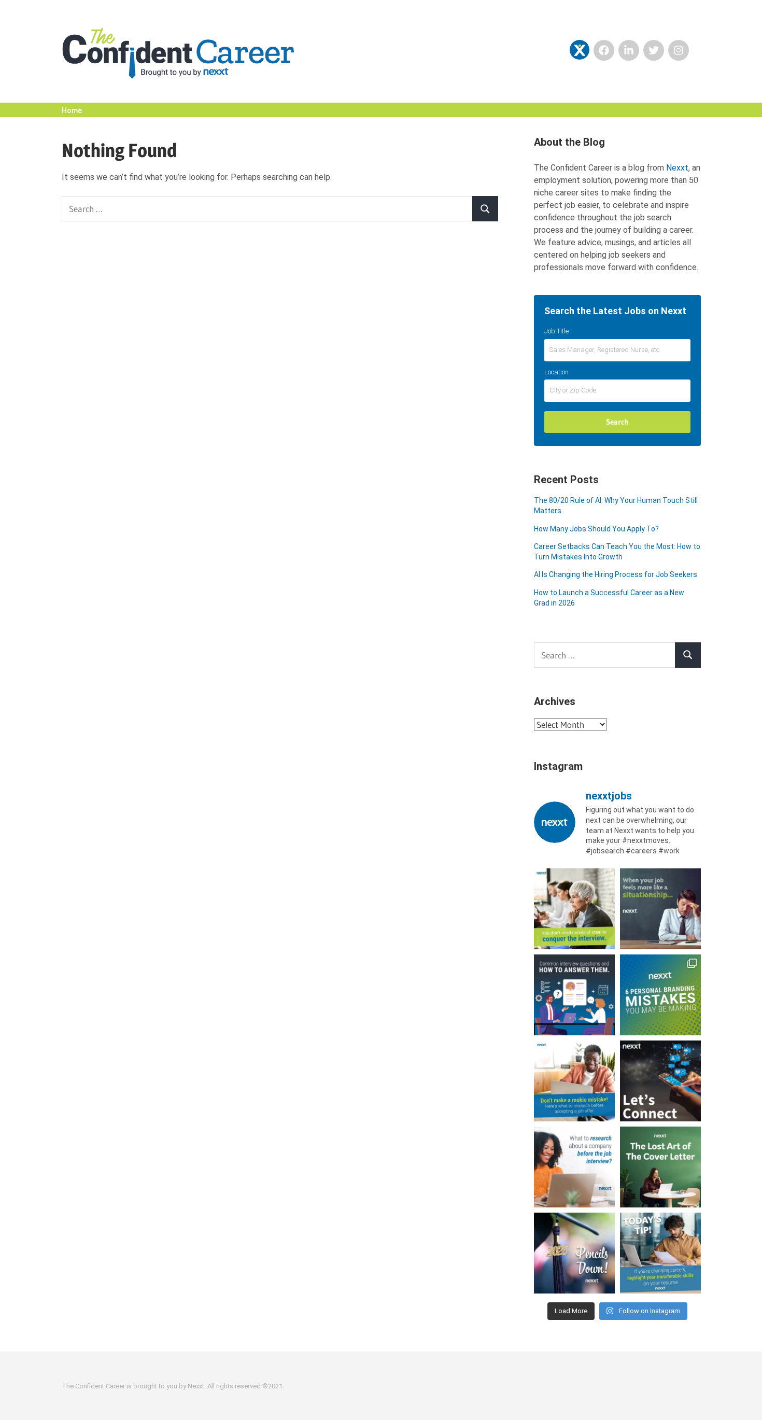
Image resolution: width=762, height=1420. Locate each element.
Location (556, 372)
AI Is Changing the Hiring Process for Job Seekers (615, 574)
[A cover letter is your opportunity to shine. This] (660, 1167)
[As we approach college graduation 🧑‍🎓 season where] (574, 1253)
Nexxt (677, 168)
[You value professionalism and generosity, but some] (660, 1081)
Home (72, 110)
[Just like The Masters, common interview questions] (574, 994)
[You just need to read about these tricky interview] (574, 908)
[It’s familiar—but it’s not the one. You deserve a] (660, 908)
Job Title (556, 331)
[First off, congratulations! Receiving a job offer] (574, 1081)
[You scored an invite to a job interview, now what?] (574, 1167)
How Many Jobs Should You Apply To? (596, 529)
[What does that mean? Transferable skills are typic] (660, 1253)
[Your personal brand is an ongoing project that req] (660, 994)
